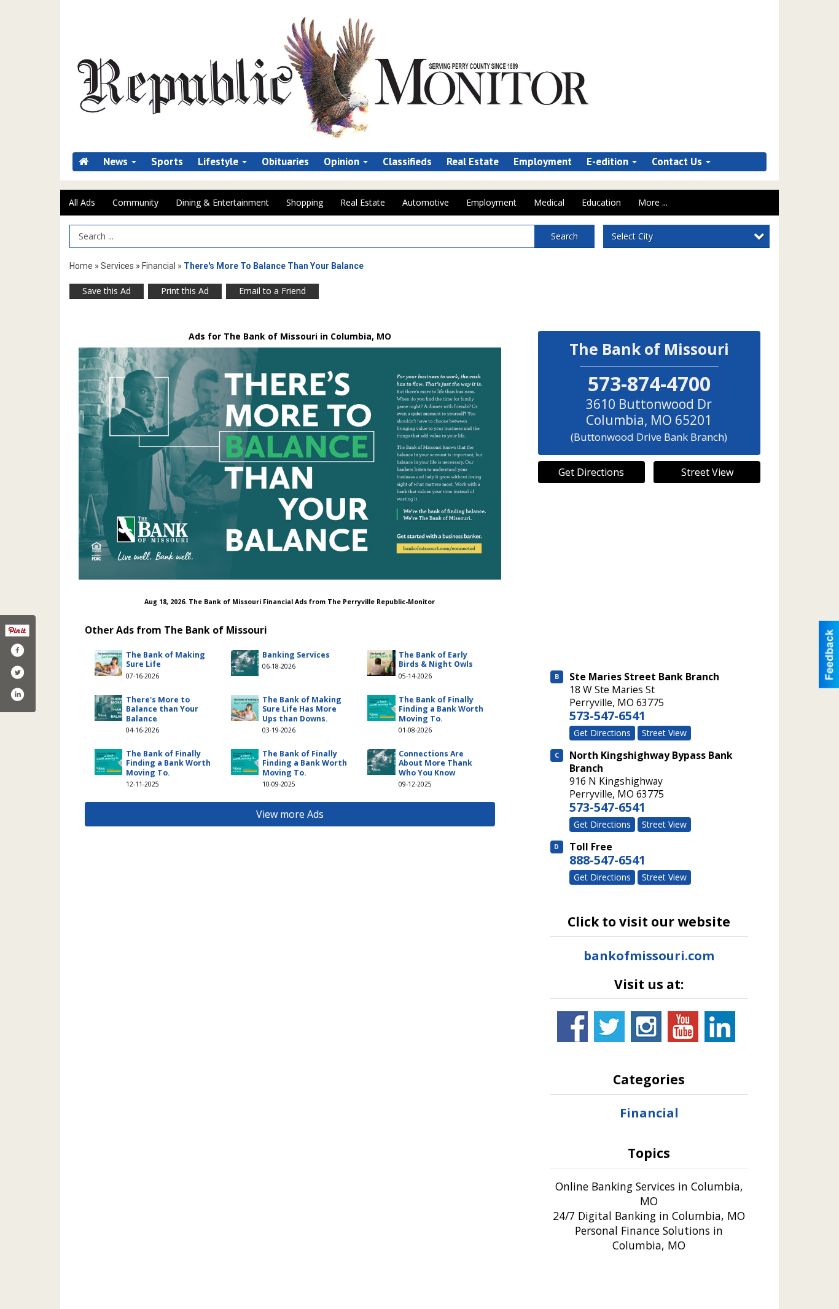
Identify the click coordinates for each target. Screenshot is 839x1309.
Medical (549, 202)
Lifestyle (219, 161)
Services (117, 266)
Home (81, 266)
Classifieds (407, 161)
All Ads (82, 202)
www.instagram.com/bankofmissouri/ (646, 1026)
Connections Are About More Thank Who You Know (435, 763)
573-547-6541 (607, 715)
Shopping (304, 202)
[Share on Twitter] (17, 672)
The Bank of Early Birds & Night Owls (436, 659)
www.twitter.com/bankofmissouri (609, 1026)
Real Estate (473, 161)
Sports (167, 161)
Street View (707, 472)
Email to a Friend (272, 291)
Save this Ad (106, 291)
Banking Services (296, 655)
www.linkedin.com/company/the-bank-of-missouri (719, 1026)
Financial (159, 266)
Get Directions (591, 472)
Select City (632, 236)
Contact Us (678, 161)
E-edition (609, 161)
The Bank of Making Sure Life (165, 659)
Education (601, 202)
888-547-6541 (607, 860)
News (116, 161)
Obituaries (285, 161)
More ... (653, 202)
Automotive (425, 202)
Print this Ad (185, 291)
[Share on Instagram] (17, 694)
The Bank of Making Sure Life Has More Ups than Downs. (301, 709)
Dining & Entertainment (222, 202)
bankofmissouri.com (648, 955)
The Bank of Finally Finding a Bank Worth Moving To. (441, 709)
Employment (542, 161)
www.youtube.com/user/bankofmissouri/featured (683, 1026)
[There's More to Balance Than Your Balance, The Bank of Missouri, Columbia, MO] (290, 464)
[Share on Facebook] (17, 650)
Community (135, 202)
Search (564, 236)
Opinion (343, 161)
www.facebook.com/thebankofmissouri (572, 1026)
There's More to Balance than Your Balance (162, 709)
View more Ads (290, 814)
